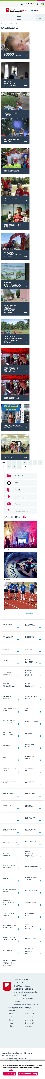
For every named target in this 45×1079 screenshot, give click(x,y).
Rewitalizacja (8, 625)
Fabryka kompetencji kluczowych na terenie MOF (31, 854)
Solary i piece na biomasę (31, 697)
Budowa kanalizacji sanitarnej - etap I (31, 661)
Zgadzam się (9, 1074)
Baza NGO (28, 649)
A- (26, 4)
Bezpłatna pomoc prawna (31, 830)
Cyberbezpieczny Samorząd (31, 842)
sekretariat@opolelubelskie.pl (28, 992)
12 (14, 467)
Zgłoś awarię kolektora (8, 673)
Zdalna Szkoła (30, 794)
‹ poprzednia (4, 462)
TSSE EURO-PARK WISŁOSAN (8, 914)
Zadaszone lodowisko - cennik (29, 926)
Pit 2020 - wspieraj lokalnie (9, 781)
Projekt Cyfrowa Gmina (9, 890)
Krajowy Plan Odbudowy (8, 637)
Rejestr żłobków (31, 890)
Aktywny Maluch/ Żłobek (9, 830)
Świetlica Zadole (9, 951)
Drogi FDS (28, 733)
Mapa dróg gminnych (29, 769)
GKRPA (5, 757)
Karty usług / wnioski (30, 757)
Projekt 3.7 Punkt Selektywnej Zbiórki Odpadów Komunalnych (9, 963)
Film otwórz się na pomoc (9, 866)
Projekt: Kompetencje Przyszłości (30, 685)
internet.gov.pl (30, 938)
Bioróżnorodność (10, 842)
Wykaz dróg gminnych (29, 781)
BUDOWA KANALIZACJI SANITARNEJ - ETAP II (9, 685)
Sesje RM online (30, 902)
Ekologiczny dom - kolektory (9, 721)
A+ (34, 4)
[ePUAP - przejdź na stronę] (34, 11)
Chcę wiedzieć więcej (28, 1074)
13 (19, 467)
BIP (26, 10)
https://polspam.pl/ (20, 1058)
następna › (25, 467)
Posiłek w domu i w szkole (31, 878)
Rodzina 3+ (7, 649)
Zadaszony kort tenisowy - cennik (9, 938)
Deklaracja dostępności (8, 733)
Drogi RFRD (7, 745)
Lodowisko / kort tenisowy (9, 769)
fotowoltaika (8, 806)
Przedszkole (7, 818)
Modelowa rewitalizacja (30, 625)
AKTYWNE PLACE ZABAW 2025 (30, 818)
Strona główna (5, 24)
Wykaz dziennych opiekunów (9, 926)
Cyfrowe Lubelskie (6, 854)
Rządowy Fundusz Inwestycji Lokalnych (29, 673)
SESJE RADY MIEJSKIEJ (7, 697)
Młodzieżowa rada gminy (30, 637)
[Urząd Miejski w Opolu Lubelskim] (14, 10)
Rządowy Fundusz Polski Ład (8, 902)
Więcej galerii (29, 613)
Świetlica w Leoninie (29, 914)
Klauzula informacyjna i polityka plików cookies (17, 1053)
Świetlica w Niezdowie (29, 806)
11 (9, 467)
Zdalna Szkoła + (9, 794)
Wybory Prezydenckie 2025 (9, 661)
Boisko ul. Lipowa (31, 721)
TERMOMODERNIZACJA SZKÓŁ (10, 709)
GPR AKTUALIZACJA (31, 866)
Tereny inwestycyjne (30, 709)
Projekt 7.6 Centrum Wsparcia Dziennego (29, 950)
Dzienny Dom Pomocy (30, 745)
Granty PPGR (7, 878)
